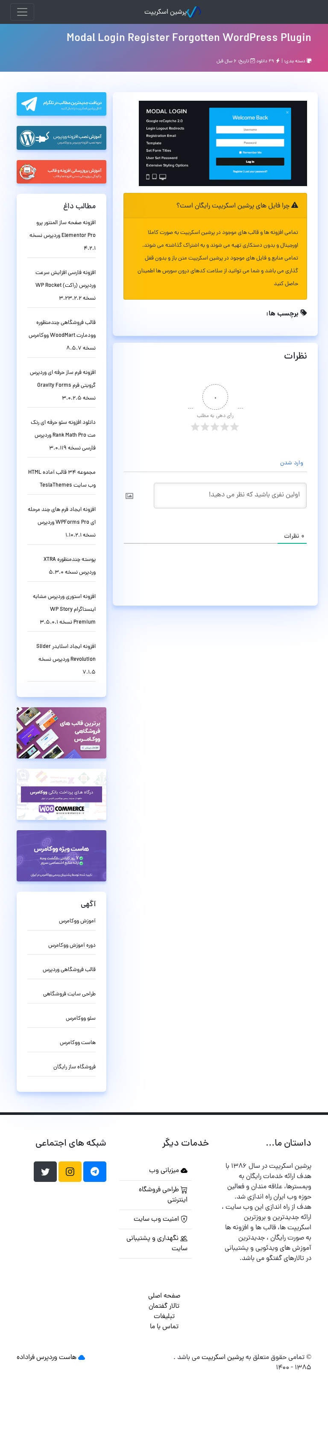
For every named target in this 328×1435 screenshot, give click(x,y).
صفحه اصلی (164, 1296)
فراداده (26, 1358)
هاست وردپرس (56, 1358)
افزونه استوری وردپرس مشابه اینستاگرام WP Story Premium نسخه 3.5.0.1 (64, 610)
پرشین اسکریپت (165, 12)
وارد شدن (292, 463)
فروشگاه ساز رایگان (74, 1067)
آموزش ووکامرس (77, 921)
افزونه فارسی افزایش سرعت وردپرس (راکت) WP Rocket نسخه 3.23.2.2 (65, 286)
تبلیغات (164, 1317)
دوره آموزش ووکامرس (72, 946)
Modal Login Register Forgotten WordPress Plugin (189, 38)
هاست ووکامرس (78, 1043)
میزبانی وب (165, 1171)
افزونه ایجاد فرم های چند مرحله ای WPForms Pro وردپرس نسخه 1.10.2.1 (62, 523)
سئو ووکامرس (81, 1019)
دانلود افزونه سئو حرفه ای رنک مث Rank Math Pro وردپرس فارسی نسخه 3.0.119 (63, 435)
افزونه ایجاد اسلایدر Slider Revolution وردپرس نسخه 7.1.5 (66, 660)
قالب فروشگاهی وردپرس (69, 970)
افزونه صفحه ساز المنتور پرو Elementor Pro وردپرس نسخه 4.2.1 (62, 236)
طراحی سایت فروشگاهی (69, 994)
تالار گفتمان (164, 1306)
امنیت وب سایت (157, 1219)
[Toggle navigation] (22, 11)
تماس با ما (164, 1327)
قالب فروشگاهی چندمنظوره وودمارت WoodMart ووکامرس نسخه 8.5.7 (62, 336)
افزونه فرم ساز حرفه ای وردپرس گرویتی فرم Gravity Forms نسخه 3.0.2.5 (63, 385)
